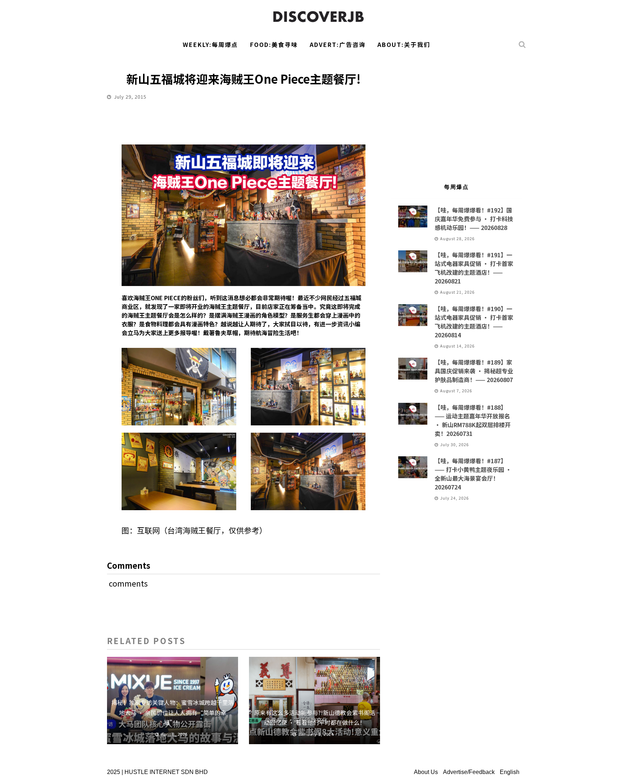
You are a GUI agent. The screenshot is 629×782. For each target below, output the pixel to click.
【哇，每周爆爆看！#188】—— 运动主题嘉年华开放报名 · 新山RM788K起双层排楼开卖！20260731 (473, 420)
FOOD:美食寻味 (274, 44)
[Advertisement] (456, 115)
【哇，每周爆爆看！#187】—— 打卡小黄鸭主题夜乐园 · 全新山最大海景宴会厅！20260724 (473, 473)
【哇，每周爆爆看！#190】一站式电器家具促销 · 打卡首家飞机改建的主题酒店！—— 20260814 (474, 321)
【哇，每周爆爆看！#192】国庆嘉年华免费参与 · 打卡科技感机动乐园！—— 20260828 (474, 219)
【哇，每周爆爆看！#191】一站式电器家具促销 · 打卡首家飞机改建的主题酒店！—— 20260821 (474, 267)
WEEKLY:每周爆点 (210, 44)
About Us (426, 772)
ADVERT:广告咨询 (337, 44)
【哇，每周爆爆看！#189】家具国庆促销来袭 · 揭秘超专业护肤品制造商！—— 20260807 (474, 371)
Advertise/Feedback (469, 772)
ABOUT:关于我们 (403, 44)
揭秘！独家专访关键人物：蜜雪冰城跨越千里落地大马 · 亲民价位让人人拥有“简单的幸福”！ (172, 712)
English (509, 772)
